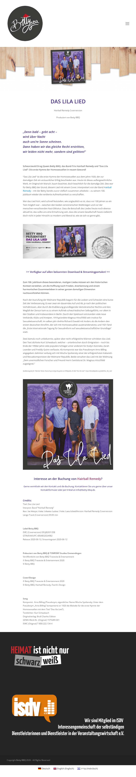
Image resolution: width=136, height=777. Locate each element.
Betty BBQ (21, 760)
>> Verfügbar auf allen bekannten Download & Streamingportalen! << (68, 271)
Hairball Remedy (89, 479)
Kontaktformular (49, 489)
